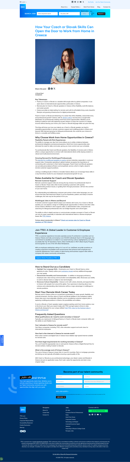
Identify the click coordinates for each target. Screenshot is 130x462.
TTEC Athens (46, 216)
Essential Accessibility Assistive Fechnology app (23, 431)
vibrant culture (67, 118)
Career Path (46, 412)
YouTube (80, 2)
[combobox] (69, 13)
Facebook (75, 2)
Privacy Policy (23, 418)
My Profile (91, 2)
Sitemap (22, 427)
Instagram (78, 2)
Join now (60, 397)
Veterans (68, 426)
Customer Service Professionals (74, 412)
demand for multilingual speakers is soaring (52, 160)
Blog (98, 7)
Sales (67, 415)
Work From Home (89, 7)
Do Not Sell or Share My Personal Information (65, 454)
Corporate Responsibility (26, 420)
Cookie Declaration (25, 425)
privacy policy (82, 394)
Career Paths (75, 7)
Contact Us (106, 7)
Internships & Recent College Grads (75, 428)
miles (92, 13)
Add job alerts (62, 391)
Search (100, 14)
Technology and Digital (72, 422)
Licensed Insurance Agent (73, 424)
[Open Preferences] (1, 458)
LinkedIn (72, 2)
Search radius (84, 11)
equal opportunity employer (40, 441)
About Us (64, 7)
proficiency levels (67, 271)
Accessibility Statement (26, 423)
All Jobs (68, 410)
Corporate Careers (71, 419)
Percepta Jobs (70, 431)
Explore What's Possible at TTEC (48, 258)
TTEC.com (22, 416)
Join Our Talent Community (102, 2)
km (92, 14)
